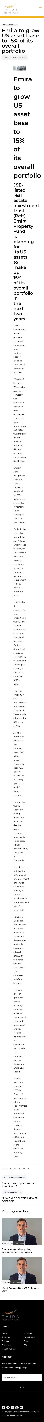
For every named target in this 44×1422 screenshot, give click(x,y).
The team (6, 1341)
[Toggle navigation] (35, 8)
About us (6, 1337)
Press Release (10, 25)
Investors (28, 1333)
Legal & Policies (8, 1349)
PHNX (20, 1416)
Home (4, 1333)
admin (6, 57)
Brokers (27, 1341)
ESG (26, 1345)
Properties (6, 1345)
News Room (29, 1337)
